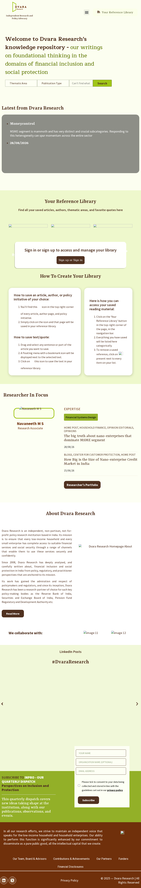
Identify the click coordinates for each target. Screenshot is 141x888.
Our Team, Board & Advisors (29, 858)
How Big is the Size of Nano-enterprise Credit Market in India (100, 462)
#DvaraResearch (70, 662)
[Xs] (12, 880)
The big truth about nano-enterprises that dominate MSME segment (98, 438)
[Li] (4, 880)
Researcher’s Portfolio (82, 485)
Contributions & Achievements (71, 858)
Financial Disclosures (70, 866)
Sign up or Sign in (71, 260)
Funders (123, 858)
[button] (86, 12)
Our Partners (104, 858)
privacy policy (115, 790)
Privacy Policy (69, 880)
